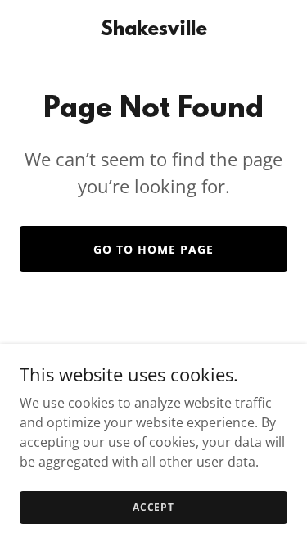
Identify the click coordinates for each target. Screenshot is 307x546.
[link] (154, 30)
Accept (153, 507)
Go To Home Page (153, 249)
